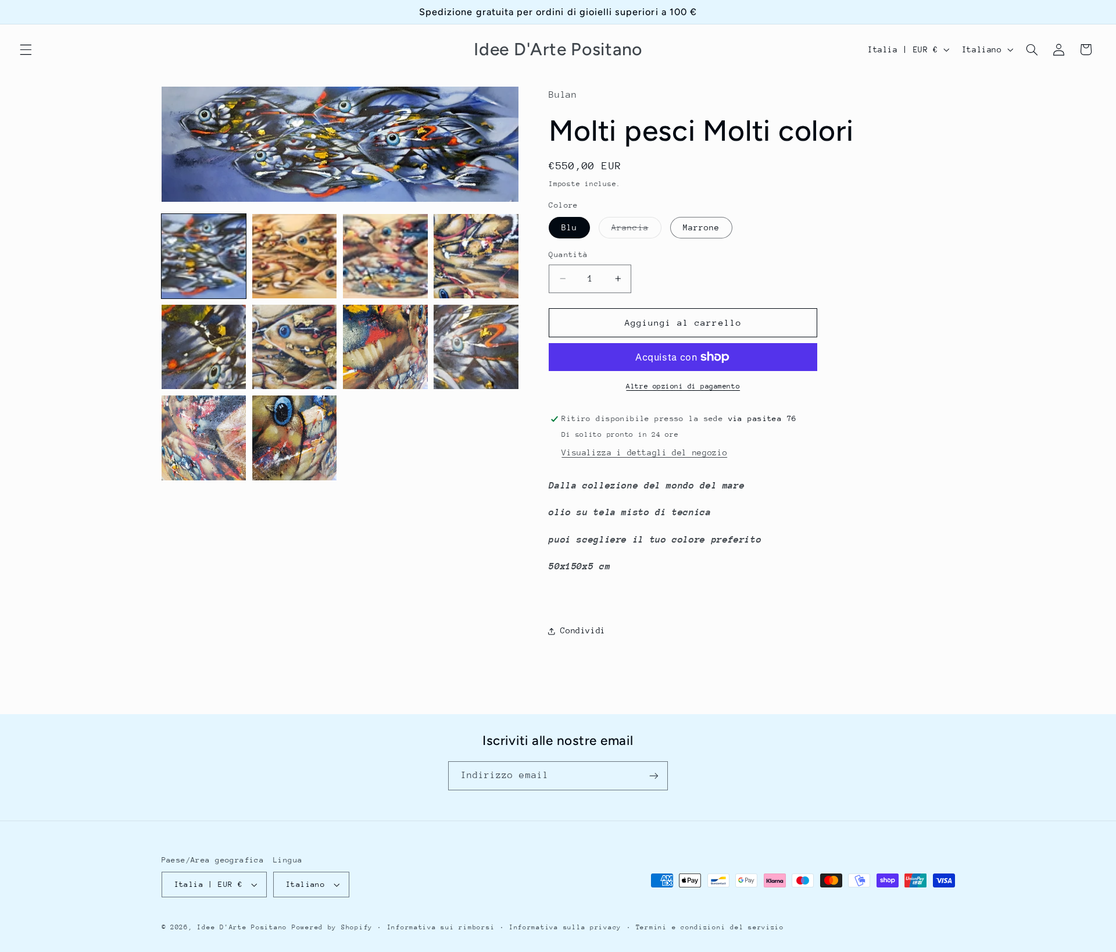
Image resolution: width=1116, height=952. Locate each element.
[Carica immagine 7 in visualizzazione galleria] (385, 347)
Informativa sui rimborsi (441, 927)
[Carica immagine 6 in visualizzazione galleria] (294, 347)
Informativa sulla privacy (565, 927)
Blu (569, 227)
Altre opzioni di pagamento (683, 386)
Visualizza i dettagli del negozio (644, 452)
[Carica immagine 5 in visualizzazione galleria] (204, 347)
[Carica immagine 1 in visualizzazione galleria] (204, 256)
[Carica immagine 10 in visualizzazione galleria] (294, 437)
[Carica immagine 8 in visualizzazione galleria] (476, 347)
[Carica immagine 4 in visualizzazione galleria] (476, 256)
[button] (25, 49)
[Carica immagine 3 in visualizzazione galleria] (385, 256)
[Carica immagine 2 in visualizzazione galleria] (294, 256)
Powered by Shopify (332, 927)
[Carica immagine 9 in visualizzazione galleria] (204, 437)
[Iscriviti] (654, 775)
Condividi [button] (583, 630)
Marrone (701, 227)
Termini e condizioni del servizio (710, 927)
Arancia (636, 230)
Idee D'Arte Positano (242, 927)
